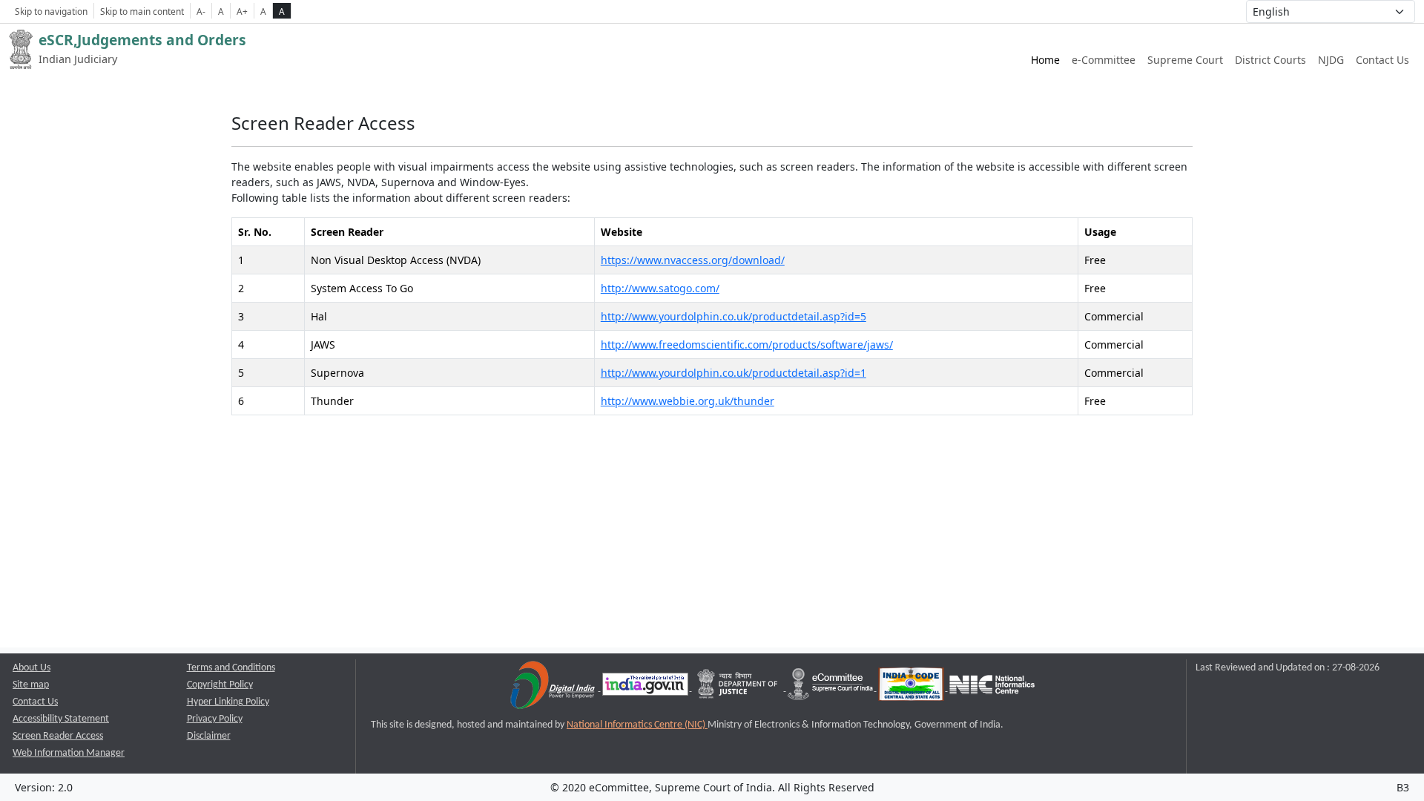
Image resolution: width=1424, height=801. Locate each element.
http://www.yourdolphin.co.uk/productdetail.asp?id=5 (733, 316)
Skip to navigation (51, 11)
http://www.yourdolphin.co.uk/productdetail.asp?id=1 (733, 373)
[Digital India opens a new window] (554, 688)
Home (1045, 60)
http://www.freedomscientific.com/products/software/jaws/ (747, 344)
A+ (242, 11)
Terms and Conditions (231, 668)
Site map (31, 685)
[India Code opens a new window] (912, 688)
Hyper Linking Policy (228, 702)
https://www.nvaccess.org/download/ (693, 260)
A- (201, 11)
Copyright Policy (220, 685)
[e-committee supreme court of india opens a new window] (831, 688)
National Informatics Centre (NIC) (637, 725)
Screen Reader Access (58, 736)
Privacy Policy (215, 719)
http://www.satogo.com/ (660, 288)
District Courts (1270, 60)
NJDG (1331, 60)
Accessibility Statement (61, 719)
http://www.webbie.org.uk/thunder (687, 401)
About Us (31, 668)
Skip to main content (142, 11)
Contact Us (1382, 60)
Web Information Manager (69, 753)
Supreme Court (1185, 60)
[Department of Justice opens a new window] (739, 688)
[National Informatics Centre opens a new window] (992, 688)
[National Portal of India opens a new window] (646, 688)
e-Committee (1103, 60)
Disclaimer (209, 736)
